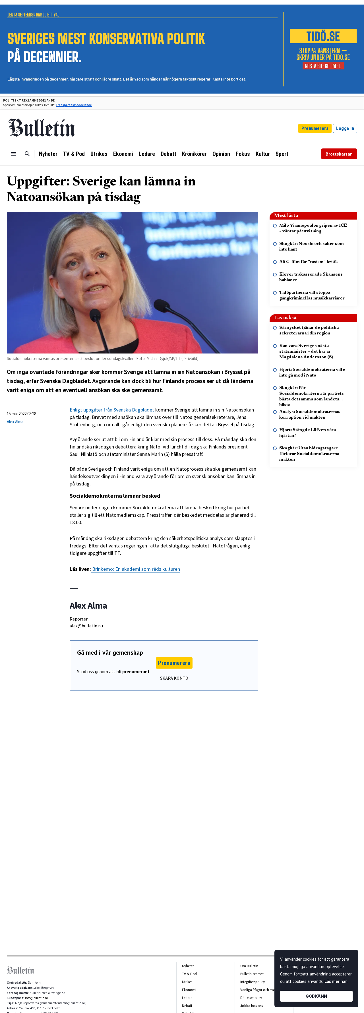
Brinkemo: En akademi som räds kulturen (135, 569)
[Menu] (13, 154)
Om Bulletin (249, 966)
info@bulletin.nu (37, 998)
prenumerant (136, 671)
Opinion (221, 153)
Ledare (147, 153)
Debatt (168, 153)
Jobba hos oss (251, 1005)
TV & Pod (74, 153)
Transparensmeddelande (74, 105)
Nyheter (48, 153)
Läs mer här (335, 981)
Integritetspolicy (252, 981)
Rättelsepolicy (251, 997)
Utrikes (98, 153)
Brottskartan (339, 154)
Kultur (263, 153)
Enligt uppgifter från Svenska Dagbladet (112, 409)
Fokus (243, 153)
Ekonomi (123, 153)
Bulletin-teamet (252, 973)
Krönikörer (194, 153)
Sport (282, 153)
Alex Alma (15, 421)
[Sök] (27, 154)
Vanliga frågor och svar (258, 989)
